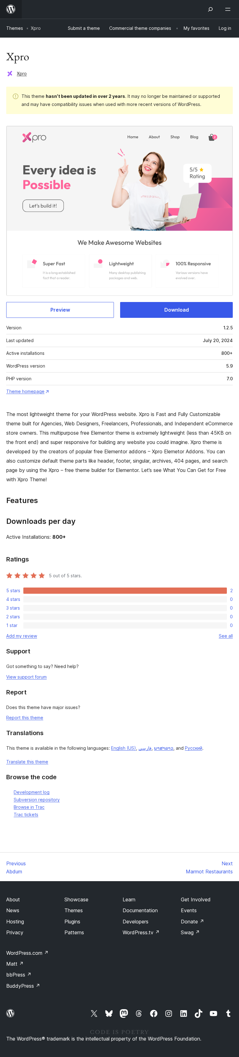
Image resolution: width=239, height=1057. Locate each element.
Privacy (14, 932)
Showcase (76, 899)
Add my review (21, 635)
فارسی (145, 748)
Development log (31, 792)
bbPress (18, 975)
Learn (129, 899)
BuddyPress (23, 986)
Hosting (15, 921)
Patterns (74, 932)
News (12, 910)
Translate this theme (27, 761)
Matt (15, 964)
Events (189, 910)
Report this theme (24, 717)
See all (226, 635)
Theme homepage (25, 391)
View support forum (26, 676)
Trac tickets (26, 814)
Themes (14, 28)
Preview (60, 310)
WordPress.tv (141, 932)
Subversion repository (37, 799)
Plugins (72, 921)
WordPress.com (27, 953)
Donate (192, 921)
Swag (190, 932)
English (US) (123, 748)
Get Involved (196, 899)
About (13, 899)
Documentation (140, 910)
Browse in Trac (29, 807)
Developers (135, 921)
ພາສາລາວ (163, 748)
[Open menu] (229, 9)
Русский (193, 748)
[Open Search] (210, 9)
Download (176, 310)
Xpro (22, 73)
